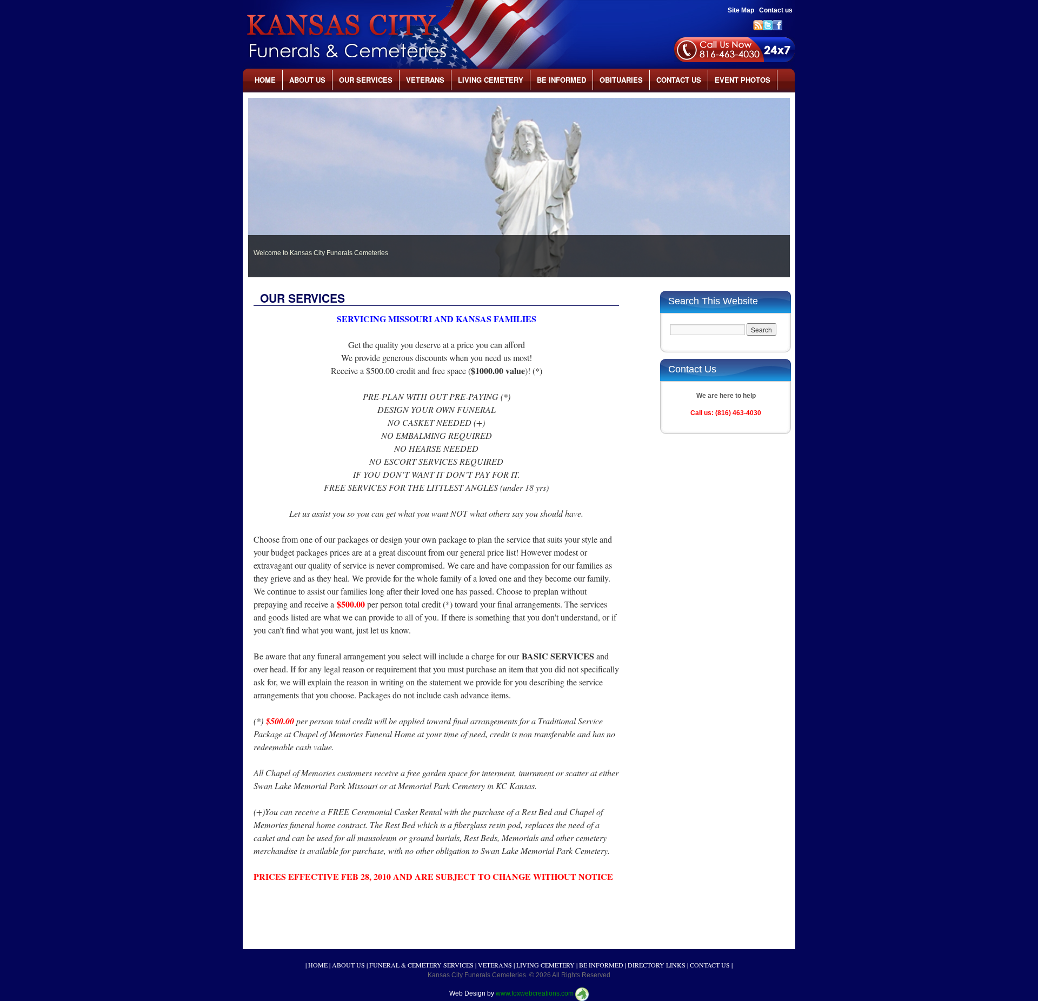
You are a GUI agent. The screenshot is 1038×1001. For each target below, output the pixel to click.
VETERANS (495, 964)
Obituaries (621, 80)
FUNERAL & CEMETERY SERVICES (421, 964)
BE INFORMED (601, 964)
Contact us (776, 10)
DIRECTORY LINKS (657, 964)
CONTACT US (710, 964)
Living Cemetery (490, 80)
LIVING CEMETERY (545, 964)
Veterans (425, 80)
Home (265, 80)
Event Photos (742, 80)
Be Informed (561, 80)
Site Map (741, 10)
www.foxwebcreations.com (535, 994)
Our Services (365, 80)
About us (307, 80)
